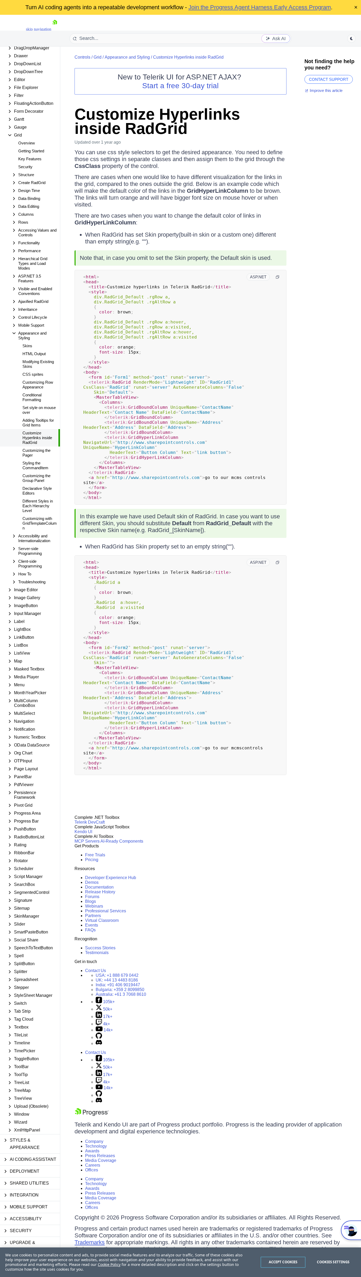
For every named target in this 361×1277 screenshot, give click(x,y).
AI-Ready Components (121, 841)
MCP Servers (87, 841)
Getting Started (31, 151)
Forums (92, 896)
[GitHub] (99, 1037)
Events (91, 925)
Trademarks (90, 1242)
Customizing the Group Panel (36, 478)
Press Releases (100, 1155)
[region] (180, 1262)
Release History (100, 892)
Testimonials (97, 952)
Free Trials (95, 855)
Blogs (90, 901)
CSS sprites (32, 374)
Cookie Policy (109, 1264)
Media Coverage (100, 1160)
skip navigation (38, 29)
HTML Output (34, 353)
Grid (97, 57)
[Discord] (99, 1043)
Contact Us (95, 970)
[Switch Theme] (351, 38)
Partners (93, 915)
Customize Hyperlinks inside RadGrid (37, 438)
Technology (96, 1146)
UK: (117, 980)
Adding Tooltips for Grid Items (38, 422)
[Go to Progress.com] (92, 1114)
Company (94, 1141)
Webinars (94, 906)
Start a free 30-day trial (180, 86)
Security (25, 167)
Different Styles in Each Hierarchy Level (37, 506)
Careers (92, 1165)
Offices (91, 1170)
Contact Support (328, 79)
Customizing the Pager (36, 452)
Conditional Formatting (31, 397)
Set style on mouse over (39, 410)
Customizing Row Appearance (37, 384)
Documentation (99, 887)
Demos (92, 882)
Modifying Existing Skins (38, 364)
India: (118, 985)
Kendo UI (83, 831)
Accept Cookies (283, 1262)
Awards (92, 1151)
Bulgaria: (120, 989)
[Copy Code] (277, 277)
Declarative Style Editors (37, 490)
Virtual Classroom (102, 920)
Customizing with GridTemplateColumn (39, 523)
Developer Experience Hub (110, 877)
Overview (26, 143)
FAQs (90, 930)
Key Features (29, 159)
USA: (117, 975)
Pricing (91, 859)
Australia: (121, 994)
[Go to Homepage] (54, 29)
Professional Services (105, 911)
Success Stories (100, 948)
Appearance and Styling (127, 57)
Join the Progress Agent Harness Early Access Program (259, 7)
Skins (27, 346)
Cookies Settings (333, 1262)
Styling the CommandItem (35, 465)
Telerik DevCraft (90, 822)
